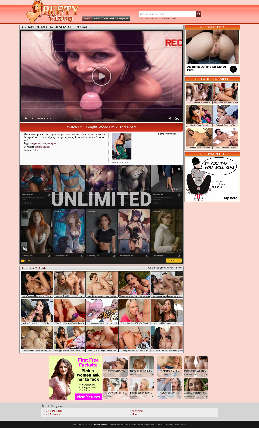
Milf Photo (138, 411)
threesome (165, 18)
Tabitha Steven (42, 146)
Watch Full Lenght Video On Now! (101, 127)
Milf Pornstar (53, 414)
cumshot (158, 18)
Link (134, 414)
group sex (174, 18)
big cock (42, 143)
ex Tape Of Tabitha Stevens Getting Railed (56, 27)
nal (153, 18)
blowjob (51, 143)
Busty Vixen (50, 11)
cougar (33, 143)
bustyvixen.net (100, 424)
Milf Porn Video (54, 411)
